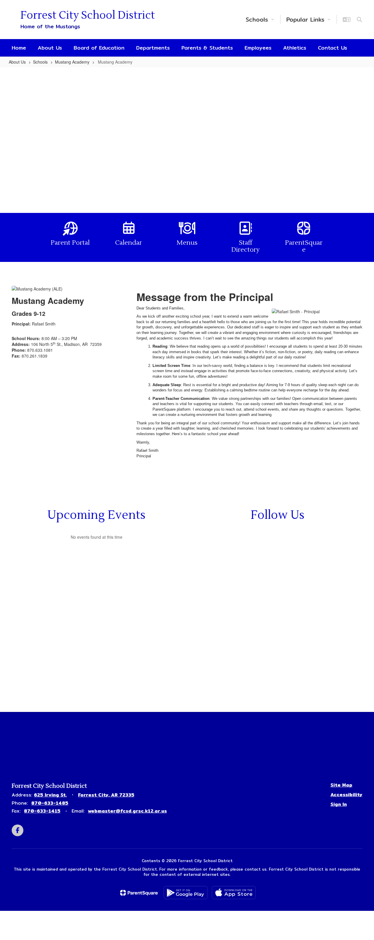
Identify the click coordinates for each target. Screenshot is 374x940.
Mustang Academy (72, 62)
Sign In (338, 804)
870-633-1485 (49, 803)
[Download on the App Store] (234, 892)
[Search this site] (359, 19)
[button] (260, 19)
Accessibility (346, 794)
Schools (40, 62)
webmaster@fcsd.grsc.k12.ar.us (127, 811)
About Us (17, 62)
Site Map (341, 785)
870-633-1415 (42, 811)
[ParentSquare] (139, 892)
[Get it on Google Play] (185, 892)
